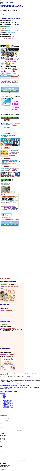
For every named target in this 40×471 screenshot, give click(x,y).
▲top (1, 421)
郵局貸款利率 (4, 394)
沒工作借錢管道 (4, 396)
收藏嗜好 (6, 420)
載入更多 (2, 423)
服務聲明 (27, 460)
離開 (4, 469)
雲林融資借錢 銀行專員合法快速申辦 (7, 408)
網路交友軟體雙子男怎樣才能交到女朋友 (11, 6)
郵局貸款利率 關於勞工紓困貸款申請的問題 (11, 18)
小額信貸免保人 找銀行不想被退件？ (7, 404)
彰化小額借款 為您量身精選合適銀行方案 (7, 402)
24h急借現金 (3, 398)
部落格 (3, 14)
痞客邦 (6, 418)
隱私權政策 (24, 460)
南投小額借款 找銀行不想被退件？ (6, 406)
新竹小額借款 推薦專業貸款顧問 (6, 401)
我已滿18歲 (2, 469)
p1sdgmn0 (1, 413)
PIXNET (14, 460)
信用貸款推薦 (4, 395)
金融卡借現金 (4, 397)
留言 (7, 418)
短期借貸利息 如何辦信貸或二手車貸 (7, 400)
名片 (2, 15)
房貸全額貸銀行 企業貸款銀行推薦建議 (7, 403)
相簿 (2, 13)
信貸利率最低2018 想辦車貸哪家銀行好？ (7, 405)
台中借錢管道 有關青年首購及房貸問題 (7, 407)
